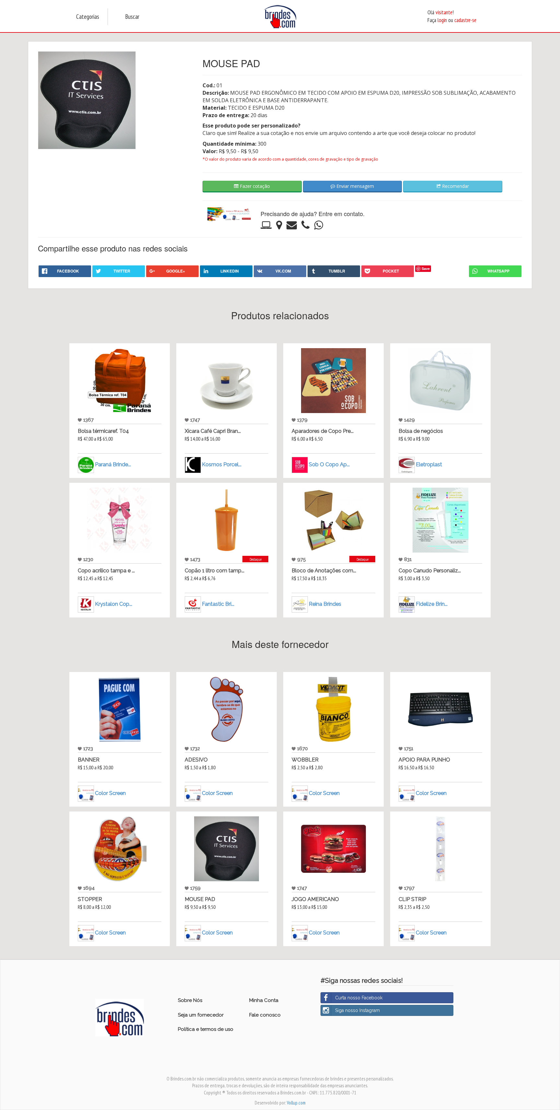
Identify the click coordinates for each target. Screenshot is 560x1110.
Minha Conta (263, 1000)
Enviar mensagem (354, 186)
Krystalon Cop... (113, 604)
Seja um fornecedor (201, 1015)
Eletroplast (429, 464)
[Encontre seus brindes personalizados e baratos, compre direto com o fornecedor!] (119, 1017)
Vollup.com (296, 1103)
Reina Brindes (325, 604)
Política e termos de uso (205, 1029)
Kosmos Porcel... (221, 464)
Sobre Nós (190, 1000)
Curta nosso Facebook (358, 997)
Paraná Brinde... (113, 464)
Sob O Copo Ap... (329, 464)
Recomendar (455, 186)
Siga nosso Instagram (357, 1010)
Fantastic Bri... (218, 604)
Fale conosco (265, 1015)
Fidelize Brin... (432, 604)
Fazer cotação (254, 186)
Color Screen (110, 793)
